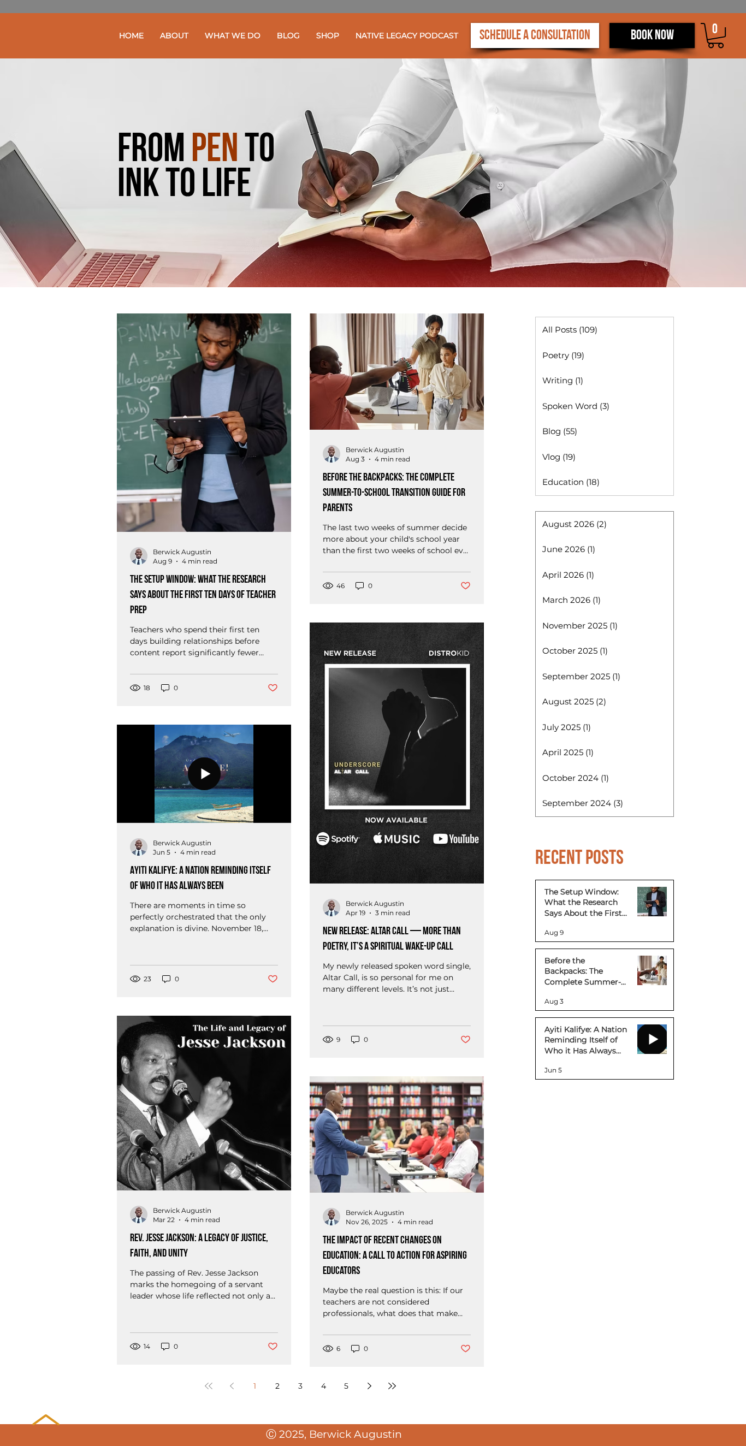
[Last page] (392, 1386)
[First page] (208, 1386)
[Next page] (369, 1386)
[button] (233, 35)
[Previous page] (231, 1386)
